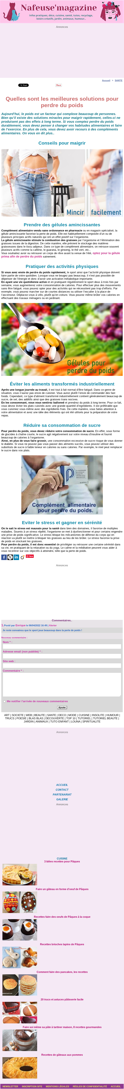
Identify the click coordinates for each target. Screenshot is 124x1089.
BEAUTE (39, 715)
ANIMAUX (42, 721)
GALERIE (62, 799)
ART (7, 715)
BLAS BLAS (36, 718)
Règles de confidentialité (90, 1086)
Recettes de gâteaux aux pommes (62, 1054)
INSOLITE (98, 715)
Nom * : (7, 642)
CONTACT (62, 789)
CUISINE (84, 715)
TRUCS (9, 718)
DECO (62, 715)
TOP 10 (70, 718)
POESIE (21, 718)
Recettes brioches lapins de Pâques (62, 944)
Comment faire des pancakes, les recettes (62, 972)
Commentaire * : (13, 671)
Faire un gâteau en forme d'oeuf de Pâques (62, 889)
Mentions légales (57, 1086)
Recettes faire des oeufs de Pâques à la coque (62, 916)
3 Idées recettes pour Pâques (62, 861)
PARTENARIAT (62, 794)
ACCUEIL (62, 785)
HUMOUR (112, 715)
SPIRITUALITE (91, 721)
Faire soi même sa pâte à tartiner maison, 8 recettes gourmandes (62, 1027)
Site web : (9, 662)
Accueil (106, 80)
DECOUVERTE (54, 718)
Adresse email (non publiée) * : (22, 652)
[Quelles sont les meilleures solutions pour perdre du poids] (62, 150)
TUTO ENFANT (59, 721)
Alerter (53, 625)
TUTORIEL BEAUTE (105, 718)
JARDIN (29, 721)
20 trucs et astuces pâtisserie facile (62, 999)
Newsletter (10, 1086)
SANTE (118, 80)
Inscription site (32, 1086)
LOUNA (75, 721)
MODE (72, 715)
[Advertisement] (62, 51)
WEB (29, 715)
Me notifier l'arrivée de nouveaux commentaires (37, 701)
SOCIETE (18, 715)
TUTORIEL (84, 718)
